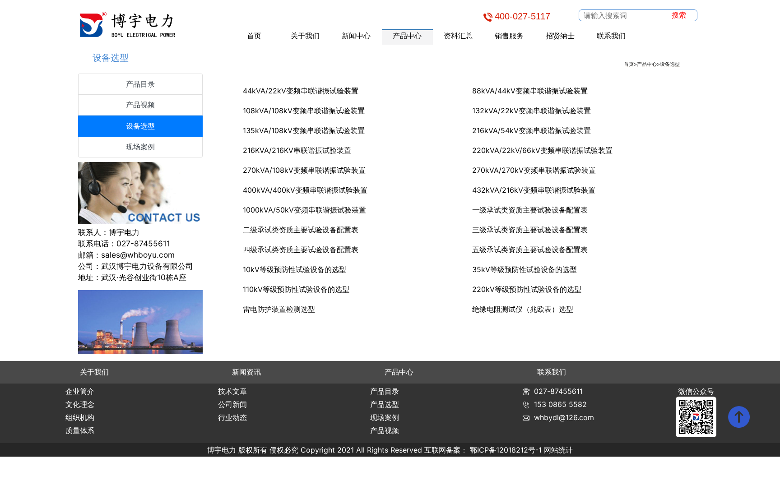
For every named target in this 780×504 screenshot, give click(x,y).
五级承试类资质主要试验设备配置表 (530, 249)
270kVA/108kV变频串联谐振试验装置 (304, 170)
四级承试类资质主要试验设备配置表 (300, 249)
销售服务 (509, 35)
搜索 (679, 14)
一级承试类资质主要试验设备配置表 (530, 209)
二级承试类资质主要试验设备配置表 (300, 229)
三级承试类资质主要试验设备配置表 (530, 229)
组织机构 (79, 417)
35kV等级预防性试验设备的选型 (524, 269)
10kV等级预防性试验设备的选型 (294, 269)
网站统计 (558, 449)
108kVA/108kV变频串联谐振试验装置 (304, 110)
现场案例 (140, 146)
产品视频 (140, 104)
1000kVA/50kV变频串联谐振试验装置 (304, 209)
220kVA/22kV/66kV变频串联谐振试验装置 (542, 150)
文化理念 (79, 404)
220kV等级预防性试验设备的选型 (526, 289)
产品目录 (140, 83)
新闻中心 (356, 35)
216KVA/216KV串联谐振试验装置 (297, 150)
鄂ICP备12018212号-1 (506, 449)
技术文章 (232, 391)
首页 (254, 35)
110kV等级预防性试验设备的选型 (296, 289)
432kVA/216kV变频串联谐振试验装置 (533, 189)
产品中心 (407, 35)
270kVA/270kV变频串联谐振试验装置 (534, 170)
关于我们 (305, 35)
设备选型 (670, 64)
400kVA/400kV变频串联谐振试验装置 (305, 189)
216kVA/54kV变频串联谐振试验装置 (531, 130)
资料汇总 (458, 35)
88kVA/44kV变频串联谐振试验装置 (530, 90)
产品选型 (384, 404)
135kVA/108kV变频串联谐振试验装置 (304, 130)
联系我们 (611, 35)
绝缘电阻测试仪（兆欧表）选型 (522, 309)
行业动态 (232, 417)
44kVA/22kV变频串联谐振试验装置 (300, 90)
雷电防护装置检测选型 (279, 309)
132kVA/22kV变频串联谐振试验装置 (531, 110)
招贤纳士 (560, 35)
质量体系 (79, 430)
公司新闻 (232, 404)
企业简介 (79, 391)
